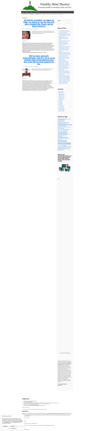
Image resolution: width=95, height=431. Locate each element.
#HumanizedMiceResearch (43, 46)
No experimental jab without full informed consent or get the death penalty (64, 68)
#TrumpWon (60, 145)
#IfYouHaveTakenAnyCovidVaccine (42, 85)
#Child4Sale (30, 44)
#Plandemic (50, 86)
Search (59, 20)
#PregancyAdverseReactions (26, 87)
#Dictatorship (64, 125)
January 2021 (61, 107)
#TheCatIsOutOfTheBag (50, 87)
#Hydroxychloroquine (50, 46)
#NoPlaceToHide (41, 47)
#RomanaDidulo (33, 87)
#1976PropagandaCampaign (30, 43)
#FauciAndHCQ (30, 84)
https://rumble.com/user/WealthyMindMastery (33, 404)
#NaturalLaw (49, 85)
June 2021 (61, 101)
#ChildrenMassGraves (35, 44)
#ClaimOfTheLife (61, 120)
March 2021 (61, 105)
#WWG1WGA (60, 150)
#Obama (50, 47)
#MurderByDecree (29, 47)
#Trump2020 (68, 144)
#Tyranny (64, 145)
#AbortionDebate (44, 43)
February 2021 (61, 106)
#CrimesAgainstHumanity (26, 83)
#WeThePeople (60, 148)
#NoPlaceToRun (46, 47)
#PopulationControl (25, 48)
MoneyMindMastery (38, 14)
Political (48, 14)
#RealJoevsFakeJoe (37, 48)
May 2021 (60, 102)
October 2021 (61, 97)
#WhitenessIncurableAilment (26, 51)
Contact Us (31, 12)
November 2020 (61, 109)
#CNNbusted (45, 44)
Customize (5, 426)
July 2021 (60, 100)
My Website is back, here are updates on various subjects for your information (64, 58)
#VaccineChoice (62, 147)
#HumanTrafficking (62, 132)
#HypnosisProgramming (32, 85)
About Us (26, 12)
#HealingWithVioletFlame (45, 84)
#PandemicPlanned (45, 86)
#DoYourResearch (33, 45)
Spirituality (44, 14)
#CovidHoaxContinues (61, 121)
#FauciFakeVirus (42, 45)
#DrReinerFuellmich (40, 83)
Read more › (24, 40)
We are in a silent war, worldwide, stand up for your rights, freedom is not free (64, 61)
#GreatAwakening (60, 131)
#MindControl (64, 135)
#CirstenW (40, 44)
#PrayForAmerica (67, 138)
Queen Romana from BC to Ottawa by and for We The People (63, 38)
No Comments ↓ (35, 28)
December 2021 (61, 94)
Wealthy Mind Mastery (26, 429)
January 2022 (61, 93)
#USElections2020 (67, 146)
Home (23, 12)
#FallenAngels (67, 129)
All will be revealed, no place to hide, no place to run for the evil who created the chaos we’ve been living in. (38, 23)
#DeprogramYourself (33, 83)
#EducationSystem (25, 84)
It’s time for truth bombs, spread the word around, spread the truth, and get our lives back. (64, 47)
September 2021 (62, 98)
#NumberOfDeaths (25, 86)
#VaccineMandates (68, 147)
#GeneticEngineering (32, 46)
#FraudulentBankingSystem (50, 45)
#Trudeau (64, 144)
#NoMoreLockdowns (63, 137)
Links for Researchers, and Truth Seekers (56, 14)
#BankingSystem (62, 119)
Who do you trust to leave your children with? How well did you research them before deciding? (64, 76)
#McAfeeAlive (60, 135)
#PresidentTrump (31, 48)
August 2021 (61, 99)
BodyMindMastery (31, 14)
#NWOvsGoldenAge (31, 86)
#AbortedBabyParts (38, 43)
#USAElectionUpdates (61, 146)
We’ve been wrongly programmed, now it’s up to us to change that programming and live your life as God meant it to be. (39, 60)
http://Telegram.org (46, 403)
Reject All (13, 426)
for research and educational (51, 413)
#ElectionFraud (61, 128)
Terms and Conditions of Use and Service (48, 425)
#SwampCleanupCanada (50, 48)
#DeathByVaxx (49, 44)
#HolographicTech (66, 131)
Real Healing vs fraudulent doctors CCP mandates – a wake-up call (63, 44)
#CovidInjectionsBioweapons (63, 122)
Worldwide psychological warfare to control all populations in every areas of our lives (64, 35)
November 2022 (61, 91)
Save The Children (40, 52)
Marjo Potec (35, 425)
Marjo (31, 28)
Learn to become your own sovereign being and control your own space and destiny (64, 31)
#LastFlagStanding (62, 134)
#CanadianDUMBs (25, 44)
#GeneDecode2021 (25, 46)
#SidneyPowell (60, 144)
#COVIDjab (60, 123)
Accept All (20, 426)
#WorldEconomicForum (66, 148)
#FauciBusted (38, 45)
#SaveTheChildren (24, 14)
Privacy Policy (37, 12)
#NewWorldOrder (60, 136)
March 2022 (61, 92)
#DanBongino (60, 125)
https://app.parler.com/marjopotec (34, 405)
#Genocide (37, 46)
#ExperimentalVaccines (61, 129)
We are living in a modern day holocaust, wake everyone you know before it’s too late (64, 65)
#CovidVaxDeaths (65, 123)
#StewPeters (44, 87)
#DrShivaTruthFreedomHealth (47, 83)
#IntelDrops (24, 47)
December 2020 (61, 108)
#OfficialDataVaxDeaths (38, 86)
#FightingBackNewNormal (37, 84)
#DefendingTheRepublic (26, 45)
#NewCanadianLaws (35, 47)
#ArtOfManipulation (50, 43)
